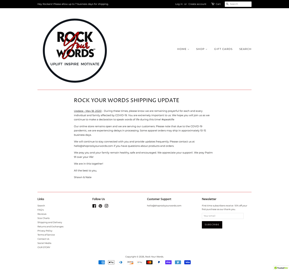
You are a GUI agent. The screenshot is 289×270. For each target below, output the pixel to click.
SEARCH (245, 49)
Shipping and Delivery (49, 222)
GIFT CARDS (223, 49)
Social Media (44, 243)
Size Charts (43, 218)
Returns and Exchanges (50, 226)
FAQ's (40, 210)
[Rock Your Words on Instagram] (106, 206)
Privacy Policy (44, 230)
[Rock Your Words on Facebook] (94, 206)
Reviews (41, 214)
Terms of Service (46, 235)
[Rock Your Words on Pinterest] (100, 206)
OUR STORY (43, 247)
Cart (218, 4)
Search (41, 205)
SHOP (201, 49)
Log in (179, 4)
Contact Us (43, 239)
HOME (182, 49)
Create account (197, 4)
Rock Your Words (154, 256)
